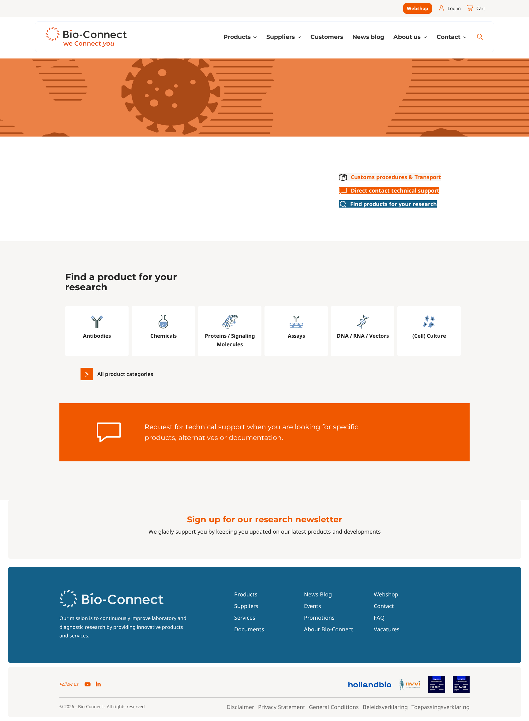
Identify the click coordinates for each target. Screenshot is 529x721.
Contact (384, 606)
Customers (326, 36)
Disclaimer (240, 707)
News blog (368, 36)
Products (245, 594)
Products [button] (237, 36)
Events (312, 606)
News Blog (318, 594)
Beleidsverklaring (385, 707)
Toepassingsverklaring (440, 707)
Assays (296, 335)
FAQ (379, 617)
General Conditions (334, 707)
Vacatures (387, 629)
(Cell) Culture (429, 335)
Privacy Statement (281, 707)
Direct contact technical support (395, 190)
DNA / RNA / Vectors (363, 335)
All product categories (124, 373)
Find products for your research (393, 204)
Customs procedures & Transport (396, 177)
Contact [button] (449, 36)
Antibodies (97, 335)
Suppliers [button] (281, 36)
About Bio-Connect (328, 629)
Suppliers (246, 606)
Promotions (319, 617)
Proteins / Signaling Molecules (230, 340)
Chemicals (163, 335)
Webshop (417, 8)
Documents (249, 629)
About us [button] (407, 36)
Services (244, 617)
